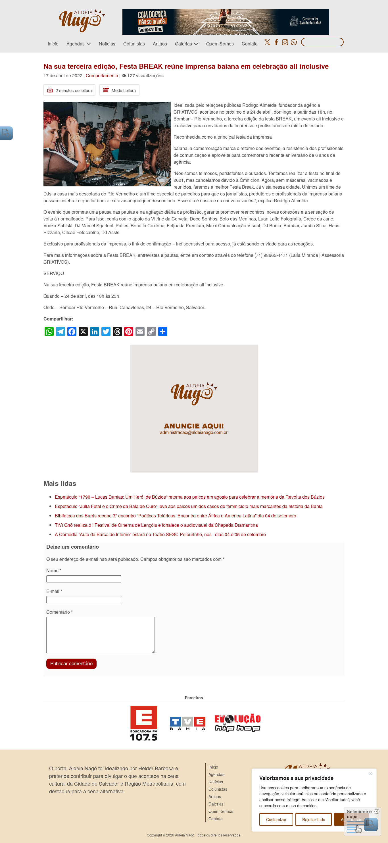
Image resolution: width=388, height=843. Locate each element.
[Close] (370, 773)
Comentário (59, 612)
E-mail (54, 591)
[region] (314, 800)
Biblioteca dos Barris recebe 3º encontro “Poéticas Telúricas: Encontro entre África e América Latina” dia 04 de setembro (175, 515)
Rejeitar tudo (313, 819)
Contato (250, 43)
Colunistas (134, 43)
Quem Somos (220, 43)
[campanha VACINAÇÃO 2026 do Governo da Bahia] (225, 12)
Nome (53, 570)
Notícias (107, 43)
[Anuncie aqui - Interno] (194, 348)
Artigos (160, 43)
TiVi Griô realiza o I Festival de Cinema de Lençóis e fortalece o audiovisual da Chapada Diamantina (156, 525)
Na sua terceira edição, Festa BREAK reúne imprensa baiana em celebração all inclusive (186, 66)
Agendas (75, 43)
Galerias (183, 43)
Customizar (276, 819)
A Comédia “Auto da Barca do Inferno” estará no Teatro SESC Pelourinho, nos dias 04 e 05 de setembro (160, 534)
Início (53, 43)
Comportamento (102, 75)
